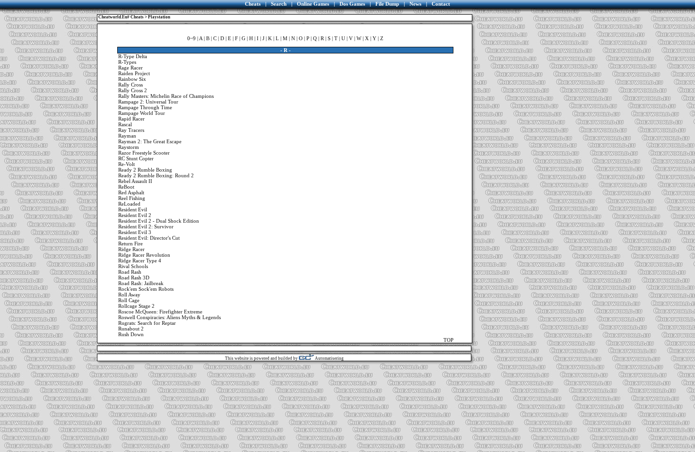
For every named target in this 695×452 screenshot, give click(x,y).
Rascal (125, 124)
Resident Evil (132, 209)
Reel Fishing (131, 198)
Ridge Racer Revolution (144, 255)
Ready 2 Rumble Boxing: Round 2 (156, 175)
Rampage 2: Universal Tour (148, 101)
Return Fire (130, 243)
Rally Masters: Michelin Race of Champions (166, 96)
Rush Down (131, 334)
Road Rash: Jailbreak (141, 283)
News (415, 4)
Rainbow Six (132, 79)
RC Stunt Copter (136, 158)
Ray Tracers (131, 130)
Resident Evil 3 (134, 232)
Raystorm (128, 147)
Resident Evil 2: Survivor (146, 226)
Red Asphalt (131, 192)
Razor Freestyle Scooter (144, 153)
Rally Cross (130, 84)
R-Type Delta (132, 56)
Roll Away (129, 294)
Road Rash (129, 272)
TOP (448, 340)
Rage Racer (130, 67)
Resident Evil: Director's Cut (149, 238)
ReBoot (126, 187)
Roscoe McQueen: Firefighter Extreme (160, 311)
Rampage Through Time (145, 107)
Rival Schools (133, 266)
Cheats (253, 4)
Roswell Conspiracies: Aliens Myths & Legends (169, 317)
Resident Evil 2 (134, 215)
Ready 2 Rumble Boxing (145, 170)
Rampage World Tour (141, 113)
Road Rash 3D (133, 277)
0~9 (191, 38)
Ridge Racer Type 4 (139, 260)
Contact (441, 4)
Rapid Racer (131, 119)
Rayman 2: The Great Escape (150, 141)
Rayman (127, 136)
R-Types (127, 62)
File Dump (387, 4)
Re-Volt (126, 164)
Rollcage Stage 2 (136, 306)
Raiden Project (134, 73)
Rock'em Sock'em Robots (146, 289)
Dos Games (352, 4)
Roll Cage (128, 300)
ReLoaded (129, 204)
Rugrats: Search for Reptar (147, 323)
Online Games (313, 4)
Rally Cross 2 (132, 90)
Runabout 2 (131, 328)
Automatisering (329, 358)
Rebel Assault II (135, 181)
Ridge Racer (131, 249)
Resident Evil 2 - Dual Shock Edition (158, 221)
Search (279, 4)
